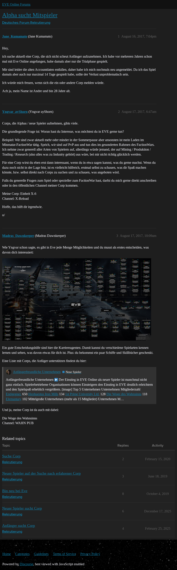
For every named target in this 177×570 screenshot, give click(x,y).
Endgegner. (13, 394)
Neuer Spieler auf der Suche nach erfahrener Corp (41, 473)
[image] (76, 299)
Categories (22, 554)
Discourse (26, 564)
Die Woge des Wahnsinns (123, 394)
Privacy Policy (90, 554)
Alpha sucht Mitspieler (29, 15)
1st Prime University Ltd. (82, 394)
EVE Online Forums (16, 4)
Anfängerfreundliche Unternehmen (37, 372)
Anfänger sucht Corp (18, 525)
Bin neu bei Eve (14, 491)
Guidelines (41, 554)
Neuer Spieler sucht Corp (22, 508)
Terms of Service (64, 554)
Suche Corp (11, 456)
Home (6, 554)
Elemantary (13, 399)
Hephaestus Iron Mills (43, 394)
